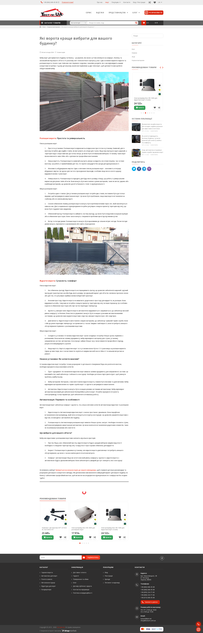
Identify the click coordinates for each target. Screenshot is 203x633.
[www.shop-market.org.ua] (69, 630)
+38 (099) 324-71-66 (148, 592)
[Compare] (149, 2)
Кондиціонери (46, 590)
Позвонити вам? (67, 2)
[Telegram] (144, 169)
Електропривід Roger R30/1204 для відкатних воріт (146, 99)
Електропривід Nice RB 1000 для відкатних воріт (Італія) (112, 529)
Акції (107, 2)
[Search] (136, 23)
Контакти (126, 2)
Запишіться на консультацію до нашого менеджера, (75, 470)
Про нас (100, 2)
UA (159, 2)
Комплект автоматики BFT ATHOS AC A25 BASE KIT (54, 529)
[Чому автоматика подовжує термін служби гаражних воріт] (136, 153)
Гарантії (76, 576)
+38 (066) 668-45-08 (50, 2)
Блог (133, 49)
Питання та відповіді (112, 583)
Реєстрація (109, 576)
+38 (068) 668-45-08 (148, 590)
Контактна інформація (81, 590)
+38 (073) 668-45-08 (148, 598)
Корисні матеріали (138, 60)
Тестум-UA (61, 627)
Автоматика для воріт (49, 576)
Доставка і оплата (79, 572)
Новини (134, 53)
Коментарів (61, 52)
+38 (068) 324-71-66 (148, 595)
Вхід (106, 572)
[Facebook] (162, 558)
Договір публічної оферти (82, 586)
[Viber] (149, 169)
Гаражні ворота (47, 572)
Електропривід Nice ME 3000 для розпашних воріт (83, 529)
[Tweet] (134, 169)
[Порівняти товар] (65, 537)
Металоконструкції (48, 583)
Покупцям (115, 2)
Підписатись (93, 557)
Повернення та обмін (80, 579)
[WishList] (154, 2)
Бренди (107, 579)
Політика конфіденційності (82, 593)
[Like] (139, 169)
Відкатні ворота (47, 280)
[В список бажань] (61, 537)
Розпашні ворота (48, 138)
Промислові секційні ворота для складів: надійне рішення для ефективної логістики (152, 126)
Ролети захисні (46, 579)
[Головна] (40, 27)
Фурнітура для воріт (48, 586)
